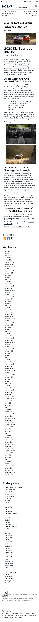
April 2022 (8, 360)
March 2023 (8, 336)
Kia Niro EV (8, 535)
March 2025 (8, 284)
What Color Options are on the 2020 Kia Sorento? (9, 13)
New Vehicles (9, 565)
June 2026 (8, 253)
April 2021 (8, 386)
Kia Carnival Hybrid (11, 513)
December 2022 (10, 342)
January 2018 (9, 468)
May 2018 (8, 459)
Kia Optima (8, 537)
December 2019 (10, 418)
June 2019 (8, 431)
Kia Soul (7, 548)
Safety (7, 568)
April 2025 (8, 282)
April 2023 (8, 334)
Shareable (8, 574)
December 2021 (10, 368)
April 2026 (8, 258)
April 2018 (8, 461)
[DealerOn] (7, 611)
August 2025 (9, 273)
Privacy (27, 613)
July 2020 (8, 403)
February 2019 (9, 440)
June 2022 (8, 355)
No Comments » (25, 227)
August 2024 (9, 299)
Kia (6, 509)
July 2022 (8, 353)
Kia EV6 (7, 520)
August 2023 (9, 325)
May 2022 (8, 357)
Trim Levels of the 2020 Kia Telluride (20, 209)
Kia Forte (8, 524)
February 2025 (9, 286)
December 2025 (10, 264)
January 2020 (9, 416)
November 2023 (10, 318)
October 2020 (9, 396)
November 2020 (10, 394)
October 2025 (9, 269)
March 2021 (8, 388)
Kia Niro (7, 533)
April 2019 (8, 435)
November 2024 (10, 292)
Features (7, 503)
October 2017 (9, 474)
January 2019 (9, 442)
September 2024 (10, 297)
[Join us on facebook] (8, 238)
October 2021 (9, 373)
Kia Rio (7, 539)
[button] (13, 2)
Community (8, 498)
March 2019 (8, 438)
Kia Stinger (8, 555)
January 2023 (9, 340)
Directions (6, 2)
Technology (8, 576)
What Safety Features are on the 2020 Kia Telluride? (30, 13)
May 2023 (8, 331)
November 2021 (10, 370)
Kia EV (7, 516)
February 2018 (9, 466)
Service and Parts (10, 572)
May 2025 (8, 279)
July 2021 (8, 379)
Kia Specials (8, 550)
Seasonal (7, 570)
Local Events (9, 561)
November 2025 (10, 266)
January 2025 (9, 288)
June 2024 (8, 303)
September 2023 (10, 323)
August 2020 (9, 401)
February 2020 (9, 414)
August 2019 (9, 427)
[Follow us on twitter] (12, 238)
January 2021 (9, 392)
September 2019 (10, 425)
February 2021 (9, 390)
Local (6, 559)
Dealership (8, 500)
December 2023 (10, 316)
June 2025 (8, 277)
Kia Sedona (8, 542)
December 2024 (10, 290)
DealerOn (15, 613)
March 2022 (8, 362)
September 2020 (10, 399)
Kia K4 (7, 529)
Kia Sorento (8, 546)
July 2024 (8, 301)
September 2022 (10, 349)
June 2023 (8, 329)
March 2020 (8, 412)
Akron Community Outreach (14, 487)
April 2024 (8, 308)
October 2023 (9, 321)
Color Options (9, 496)
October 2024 (9, 295)
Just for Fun (8, 507)
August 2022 (9, 351)
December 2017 (10, 470)
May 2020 (8, 407)
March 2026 (8, 260)
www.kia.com (18, 617)
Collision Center (10, 494)
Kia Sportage (23, 65)
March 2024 (8, 310)
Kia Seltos (8, 544)
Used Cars (8, 583)
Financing (8, 505)
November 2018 (10, 446)
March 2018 (8, 464)
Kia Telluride (8, 557)
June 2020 (8, 405)
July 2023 (8, 327)
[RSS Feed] (4, 238)
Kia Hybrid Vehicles (11, 526)
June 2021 (8, 381)
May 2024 (8, 305)
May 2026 (8, 256)
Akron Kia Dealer (10, 490)
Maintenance (9, 563)
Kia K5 (7, 531)
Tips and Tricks (9, 578)
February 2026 (9, 262)
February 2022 (9, 364)
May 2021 (8, 383)
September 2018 (10, 451)
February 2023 (9, 338)
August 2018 (9, 453)
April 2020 (8, 409)
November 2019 (10, 420)
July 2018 (8, 455)
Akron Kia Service (10, 492)
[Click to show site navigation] (35, 6)
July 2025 (8, 275)
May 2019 (8, 433)
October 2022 (9, 347)
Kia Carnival (8, 511)
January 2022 (9, 366)
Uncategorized (9, 581)
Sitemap (21, 613)
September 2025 (10, 271)
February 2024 (9, 312)
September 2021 (10, 375)
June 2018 (8, 457)
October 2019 (9, 422)
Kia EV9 (7, 522)
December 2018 (10, 444)
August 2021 (9, 377)
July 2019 (8, 429)
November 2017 (10, 472)
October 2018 (9, 448)
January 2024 (9, 314)
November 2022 (10, 344)
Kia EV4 (7, 518)
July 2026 (8, 251)
